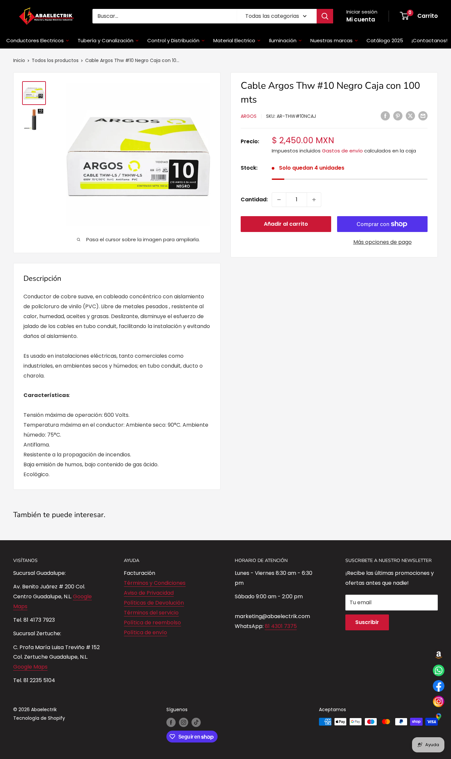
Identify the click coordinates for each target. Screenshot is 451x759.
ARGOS (249, 116)
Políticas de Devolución (154, 603)
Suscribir (367, 622)
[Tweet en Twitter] (410, 116)
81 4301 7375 (281, 626)
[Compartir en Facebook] (385, 116)
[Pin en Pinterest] (397, 116)
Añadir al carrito (286, 224)
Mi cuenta (360, 19)
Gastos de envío (342, 150)
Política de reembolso (152, 622)
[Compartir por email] (423, 116)
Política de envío (145, 632)
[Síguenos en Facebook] (171, 722)
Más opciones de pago (382, 242)
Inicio (19, 60)
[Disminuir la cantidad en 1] (279, 200)
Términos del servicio (151, 612)
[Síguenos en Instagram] (183, 722)
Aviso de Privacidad (149, 593)
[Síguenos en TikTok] (196, 722)
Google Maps (30, 667)
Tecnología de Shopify (39, 718)
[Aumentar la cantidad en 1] (314, 200)
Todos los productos (55, 60)
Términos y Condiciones (155, 583)
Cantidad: (254, 199)
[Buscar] (325, 16)
